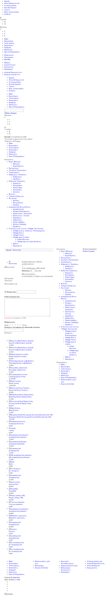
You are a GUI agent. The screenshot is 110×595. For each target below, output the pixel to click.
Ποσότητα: (26, 271)
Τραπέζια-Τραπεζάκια (17, 170)
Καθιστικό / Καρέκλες (17, 181)
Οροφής (16, 205)
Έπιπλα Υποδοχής (19, 224)
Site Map (7, 59)
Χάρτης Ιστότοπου (67, 384)
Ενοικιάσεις (8, 45)
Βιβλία (15, 244)
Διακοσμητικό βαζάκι (17, 444)
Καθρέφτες (17, 177)
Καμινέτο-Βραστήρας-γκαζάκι (20, 343)
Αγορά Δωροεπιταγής (69, 565)
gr (5, 21)
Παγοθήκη (12, 491)
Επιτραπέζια (18, 203)
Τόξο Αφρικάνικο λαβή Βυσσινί (20, 363)
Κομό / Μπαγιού (15, 162)
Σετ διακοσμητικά (15, 545)
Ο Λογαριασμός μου (94, 561)
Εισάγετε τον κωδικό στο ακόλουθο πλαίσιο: (22, 327)
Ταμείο (7, 10)
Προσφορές (8, 69)
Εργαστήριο (8, 41)
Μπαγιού (16, 164)
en (5, 24)
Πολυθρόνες (17, 185)
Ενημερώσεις (92, 568)
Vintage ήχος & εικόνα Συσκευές (29, 241)
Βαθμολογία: (10, 322)
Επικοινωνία (9, 55)
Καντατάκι (17, 250)
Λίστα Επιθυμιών (11, 3)
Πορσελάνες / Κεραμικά (22, 213)
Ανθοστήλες (17, 220)
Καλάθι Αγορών (10, 7)
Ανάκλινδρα (17, 187)
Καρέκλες (17, 183)
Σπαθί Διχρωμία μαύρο (18, 356)
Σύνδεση (7, 14)
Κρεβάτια (17, 226)
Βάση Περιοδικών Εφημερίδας (20, 397)
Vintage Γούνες (18, 235)
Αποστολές (8, 50)
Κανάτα (12, 531)
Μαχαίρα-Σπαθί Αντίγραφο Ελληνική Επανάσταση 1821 (30, 417)
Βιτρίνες (12, 194)
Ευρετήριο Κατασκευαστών (67, 562)
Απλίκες (16, 200)
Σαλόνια (16, 192)
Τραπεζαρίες (14, 172)
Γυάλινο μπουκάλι (16, 504)
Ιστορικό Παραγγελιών (13, 72)
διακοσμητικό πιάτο (16, 423)
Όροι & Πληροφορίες (12, 52)
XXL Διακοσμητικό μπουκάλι (19, 457)
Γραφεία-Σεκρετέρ (16, 196)
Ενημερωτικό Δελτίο (12, 74)
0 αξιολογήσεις (28, 276)
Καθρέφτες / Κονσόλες (17, 174)
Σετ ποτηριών (14, 471)
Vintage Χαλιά (18, 233)
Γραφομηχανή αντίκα (17, 376)
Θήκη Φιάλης (14, 410)
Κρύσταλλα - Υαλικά (21, 215)
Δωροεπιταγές (10, 65)
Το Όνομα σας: (10, 292)
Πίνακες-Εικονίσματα (21, 211)
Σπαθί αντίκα (14, 383)
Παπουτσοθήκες (19, 222)
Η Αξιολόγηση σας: (12, 297)
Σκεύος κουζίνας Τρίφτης (18, 390)
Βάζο (11, 464)
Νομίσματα (17, 246)
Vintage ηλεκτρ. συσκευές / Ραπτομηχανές (29, 231)
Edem (6, 39)
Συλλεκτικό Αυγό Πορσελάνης (20, 403)
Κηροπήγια (17, 218)
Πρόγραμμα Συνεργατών (65, 569)
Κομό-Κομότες (18, 166)
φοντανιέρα (13, 484)
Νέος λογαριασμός (11, 12)
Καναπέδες (17, 190)
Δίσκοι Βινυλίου (23, 239)
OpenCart (16, 577)
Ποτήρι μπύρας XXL (16, 497)
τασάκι (11, 430)
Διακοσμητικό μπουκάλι (18, 437)
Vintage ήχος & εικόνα (21, 237)
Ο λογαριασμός (10, 5)
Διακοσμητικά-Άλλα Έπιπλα (19, 207)
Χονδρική (7, 47)
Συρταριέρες (14, 168)
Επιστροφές (8, 57)
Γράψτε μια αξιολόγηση (43, 276)
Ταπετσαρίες (9, 43)
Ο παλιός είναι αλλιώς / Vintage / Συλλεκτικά (26, 228)
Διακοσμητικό (14, 450)
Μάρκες (7, 62)
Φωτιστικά (13, 198)
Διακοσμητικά (18, 209)
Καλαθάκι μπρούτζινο (17, 370)
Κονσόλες (17, 179)
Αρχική (6, 1)
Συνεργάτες (9, 67)
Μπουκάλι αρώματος (17, 518)
